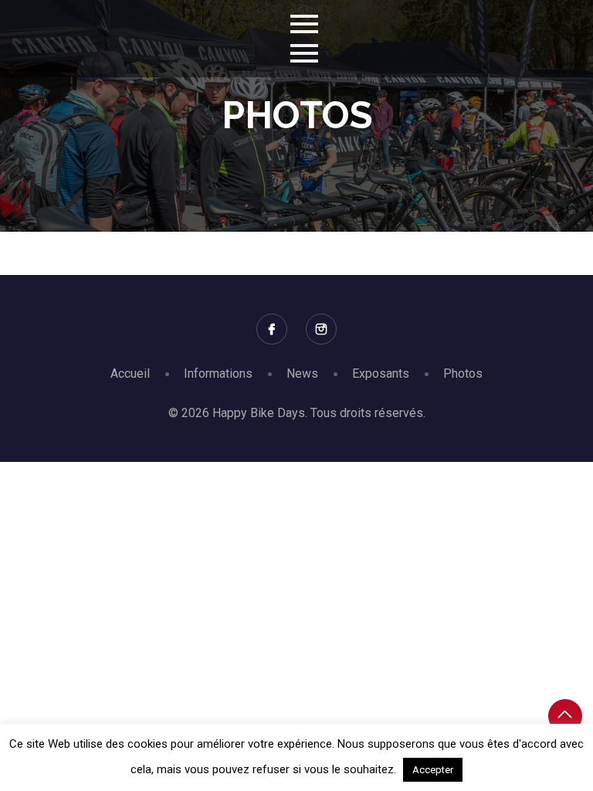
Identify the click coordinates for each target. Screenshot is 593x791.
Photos (463, 373)
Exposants (380, 373)
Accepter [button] (432, 770)
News (302, 373)
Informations (218, 373)
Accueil (130, 373)
